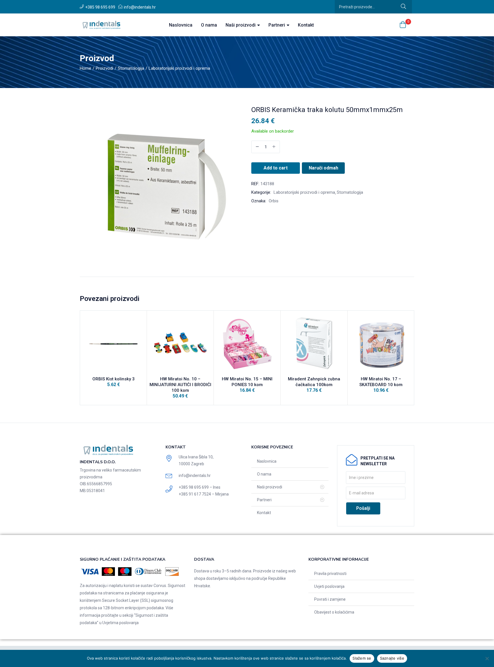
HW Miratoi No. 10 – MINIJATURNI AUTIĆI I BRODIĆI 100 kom (180, 384)
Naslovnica (180, 25)
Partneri (277, 25)
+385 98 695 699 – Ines (199, 487)
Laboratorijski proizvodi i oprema (179, 68)
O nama (209, 25)
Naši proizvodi (241, 25)
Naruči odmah (323, 168)
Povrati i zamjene (330, 599)
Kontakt (306, 25)
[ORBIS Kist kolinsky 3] (113, 344)
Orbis (273, 200)
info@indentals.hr (140, 7)
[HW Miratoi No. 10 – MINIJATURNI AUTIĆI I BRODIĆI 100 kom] (180, 344)
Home (85, 68)
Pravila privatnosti (330, 573)
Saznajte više (392, 658)
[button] (402, 25)
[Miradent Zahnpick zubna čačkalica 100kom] (314, 344)
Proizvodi (104, 68)
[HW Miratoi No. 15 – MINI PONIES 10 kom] (247, 344)
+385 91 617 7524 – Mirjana (204, 494)
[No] (487, 658)
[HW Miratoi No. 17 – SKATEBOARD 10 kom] (381, 344)
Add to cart (276, 168)
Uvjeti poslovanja (329, 586)
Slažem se (361, 658)
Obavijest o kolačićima (334, 612)
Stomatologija (131, 68)
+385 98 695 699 (100, 7)
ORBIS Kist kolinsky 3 (113, 379)
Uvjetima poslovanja (120, 622)
